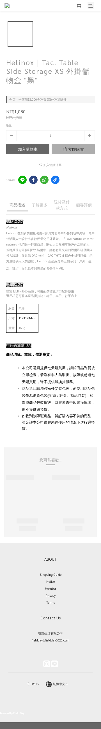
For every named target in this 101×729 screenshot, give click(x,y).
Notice (50, 581)
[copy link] (55, 180)
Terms (50, 602)
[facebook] (33, 180)
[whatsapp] (44, 180)
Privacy (51, 595)
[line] (22, 180)
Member (50, 588)
